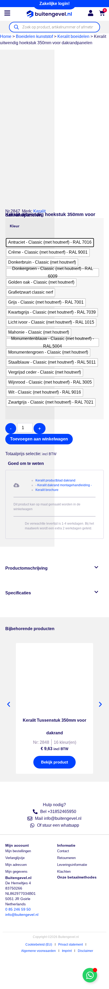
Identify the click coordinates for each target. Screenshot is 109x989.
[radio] (49, 243)
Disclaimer (85, 951)
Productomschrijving (26, 568)
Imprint (67, 951)
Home (5, 36)
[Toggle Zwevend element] (90, 975)
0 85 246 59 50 (18, 909)
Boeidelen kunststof (34, 36)
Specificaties (18, 593)
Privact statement (70, 944)
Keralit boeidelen (73, 36)
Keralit (39, 211)
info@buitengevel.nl (21, 914)
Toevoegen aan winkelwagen (39, 439)
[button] (7, 447)
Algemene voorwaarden (38, 951)
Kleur (14, 226)
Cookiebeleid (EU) (38, 944)
